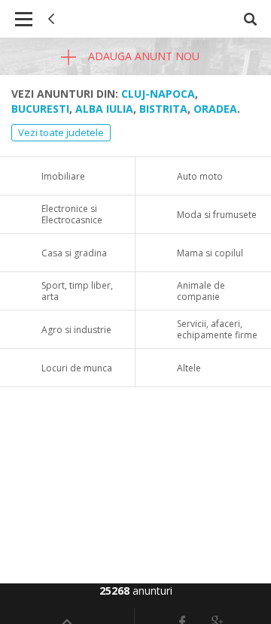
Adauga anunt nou (142, 56)
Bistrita (163, 108)
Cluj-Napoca (158, 93)
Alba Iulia (104, 108)
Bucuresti (40, 108)
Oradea (215, 108)
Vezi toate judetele (61, 132)
